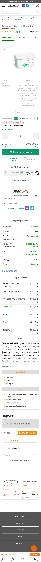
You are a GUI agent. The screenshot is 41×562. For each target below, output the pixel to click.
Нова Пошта (11, 380)
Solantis (34, 226)
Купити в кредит (20, 180)
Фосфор (34, 264)
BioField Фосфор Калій (30, 481)
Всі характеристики (9, 270)
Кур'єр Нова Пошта (14, 384)
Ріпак (5, 314)
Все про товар (7, 37)
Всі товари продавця (11, 203)
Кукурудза (7, 307)
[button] (22, 112)
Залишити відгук (27, 433)
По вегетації (32, 236)
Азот (36, 259)
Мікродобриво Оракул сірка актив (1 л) (11, 481)
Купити (35, 554)
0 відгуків (16, 491)
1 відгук (17, 31)
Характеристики (23, 37)
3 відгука (35, 494)
